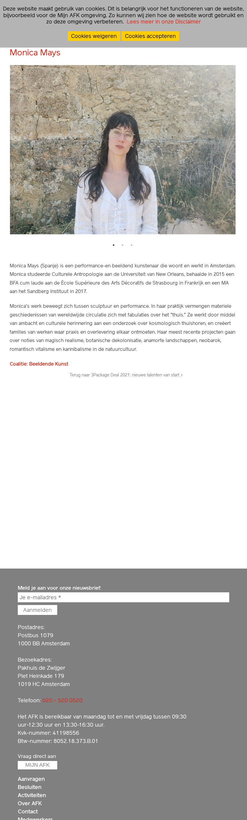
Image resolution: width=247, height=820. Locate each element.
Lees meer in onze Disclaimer (163, 21)
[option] (123, 150)
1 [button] (114, 245)
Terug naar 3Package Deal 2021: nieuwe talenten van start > (126, 375)
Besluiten (30, 787)
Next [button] (240, 150)
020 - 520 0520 (62, 700)
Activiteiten (32, 795)
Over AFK (30, 803)
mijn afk (37, 765)
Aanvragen (31, 779)
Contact (28, 811)
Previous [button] (5, 150)
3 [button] (132, 245)
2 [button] (123, 245)
